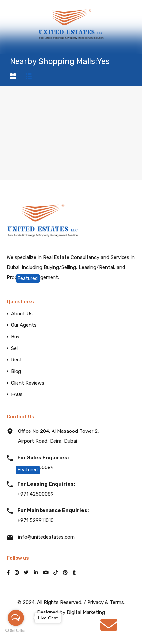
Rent (16, 359)
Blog (16, 371)
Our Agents (24, 325)
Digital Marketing (86, 612)
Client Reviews (27, 383)
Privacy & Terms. (106, 602)
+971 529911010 (53, 515)
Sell (14, 348)
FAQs (17, 394)
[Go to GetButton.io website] (15, 630)
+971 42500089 (43, 462)
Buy (15, 336)
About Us (22, 313)
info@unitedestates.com (46, 537)
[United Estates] (71, 42)
